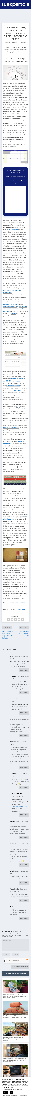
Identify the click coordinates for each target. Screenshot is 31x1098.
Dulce (14, 676)
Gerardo (13, 742)
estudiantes (19, 302)
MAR (11, 907)
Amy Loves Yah (19, 603)
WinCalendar (13, 230)
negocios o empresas (10, 304)
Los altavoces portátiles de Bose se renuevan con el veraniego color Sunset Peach (15, 1017)
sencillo (13, 313)
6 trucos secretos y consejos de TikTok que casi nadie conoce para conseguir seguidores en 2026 (14, 1060)
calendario (21, 609)
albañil (12, 871)
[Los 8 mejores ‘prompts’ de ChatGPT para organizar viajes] (15, 1072)
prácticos (17, 295)
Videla (12, 656)
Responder (24, 670)
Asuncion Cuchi (15, 889)
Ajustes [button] (5, 1092)
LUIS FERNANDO (18, 794)
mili (11, 719)
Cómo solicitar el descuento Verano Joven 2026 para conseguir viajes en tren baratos (15, 1038)
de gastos (16, 290)
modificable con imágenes (12, 381)
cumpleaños (7, 292)
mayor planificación (13, 386)
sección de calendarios (11, 427)
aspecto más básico (10, 306)
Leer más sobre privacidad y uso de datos (15, 1095)
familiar (6, 311)
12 (25, 61)
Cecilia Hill (19, 59)
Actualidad (19, 61)
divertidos (14, 379)
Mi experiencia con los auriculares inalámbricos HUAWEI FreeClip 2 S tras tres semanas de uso (14, 996)
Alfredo (14, 774)
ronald (14, 699)
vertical (21, 379)
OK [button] (11, 1092)
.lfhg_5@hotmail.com (19, 806)
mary (12, 844)
